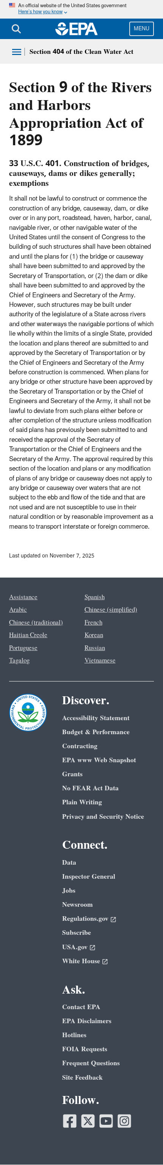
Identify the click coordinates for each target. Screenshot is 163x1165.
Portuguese (23, 648)
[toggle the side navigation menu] (16, 52)
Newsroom (77, 905)
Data (69, 863)
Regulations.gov (85, 919)
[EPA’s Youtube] (106, 1121)
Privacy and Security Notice (103, 817)
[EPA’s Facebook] (69, 1121)
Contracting (79, 746)
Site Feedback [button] (82, 1078)
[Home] (76, 29)
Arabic (18, 610)
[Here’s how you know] (81, 9)
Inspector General (88, 877)
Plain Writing (82, 802)
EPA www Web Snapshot (99, 760)
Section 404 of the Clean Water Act (81, 52)
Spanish (95, 597)
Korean (94, 635)
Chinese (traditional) (36, 623)
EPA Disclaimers (86, 1021)
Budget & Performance (96, 732)
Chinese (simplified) (111, 610)
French (93, 623)
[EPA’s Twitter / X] (88, 1121)
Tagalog (19, 660)
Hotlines (74, 1035)
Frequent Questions (91, 1063)
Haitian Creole (28, 635)
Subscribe (76, 933)
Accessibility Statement (96, 718)
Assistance (23, 597)
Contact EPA (81, 1007)
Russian (95, 648)
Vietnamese (100, 660)
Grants (72, 774)
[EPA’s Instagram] (124, 1121)
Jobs (68, 891)
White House (81, 961)
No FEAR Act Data (90, 788)
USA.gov (75, 947)
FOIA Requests (84, 1049)
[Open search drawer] (16, 29)
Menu (141, 28)
